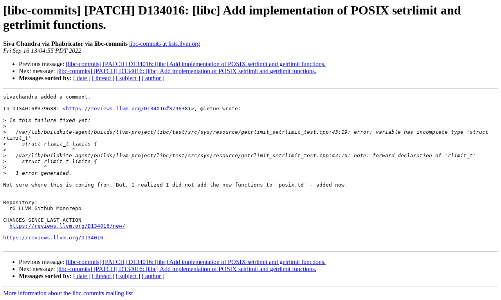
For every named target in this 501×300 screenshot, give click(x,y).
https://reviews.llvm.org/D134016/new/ (67, 226)
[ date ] (81, 78)
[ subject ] (128, 78)
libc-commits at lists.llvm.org (164, 43)
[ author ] (153, 78)
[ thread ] (103, 78)
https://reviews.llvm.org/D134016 (53, 238)
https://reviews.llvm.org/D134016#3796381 (128, 108)
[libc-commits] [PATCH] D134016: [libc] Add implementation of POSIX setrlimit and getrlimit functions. (196, 64)
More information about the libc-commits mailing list (68, 293)
